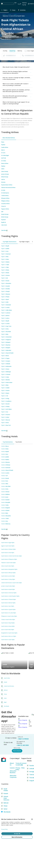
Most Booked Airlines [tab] (9, 138)
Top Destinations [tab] (8, 442)
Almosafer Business (12, 771)
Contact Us (23, 764)
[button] (5, 51)
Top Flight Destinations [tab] (9, 241)
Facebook (31, 765)
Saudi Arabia (5, 789)
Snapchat (31, 780)
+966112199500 (23, 739)
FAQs (23, 768)
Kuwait (5, 793)
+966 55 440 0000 (23, 745)
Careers (12, 768)
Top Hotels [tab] (18, 442)
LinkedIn (31, 768)
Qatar (5, 809)
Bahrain (5, 803)
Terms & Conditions (18, 764)
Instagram (31, 771)
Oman (5, 806)
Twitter (31, 774)
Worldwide (5, 812)
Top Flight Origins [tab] (24, 241)
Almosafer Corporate (12, 776)
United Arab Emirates (5, 798)
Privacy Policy (18, 768)
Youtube (31, 777)
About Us (12, 764)
